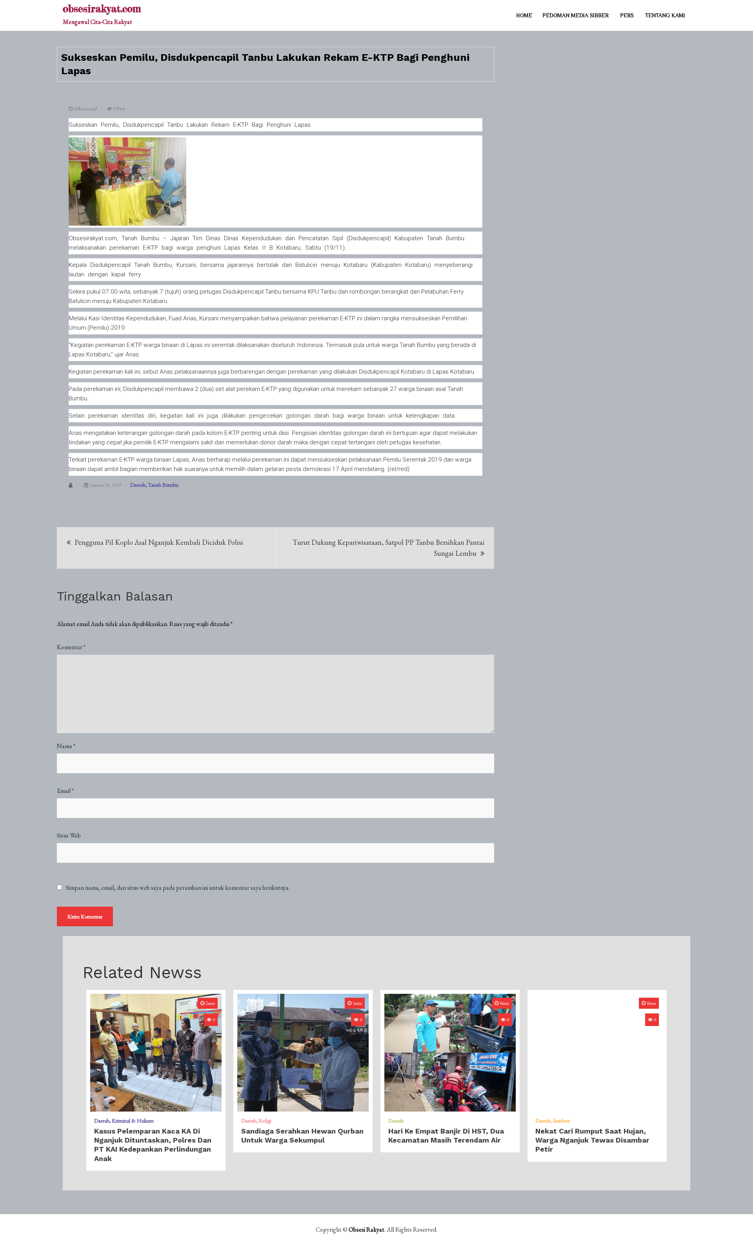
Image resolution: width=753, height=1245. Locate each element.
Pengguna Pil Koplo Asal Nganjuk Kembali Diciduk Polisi (159, 542)
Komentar (71, 647)
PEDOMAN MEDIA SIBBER (575, 15)
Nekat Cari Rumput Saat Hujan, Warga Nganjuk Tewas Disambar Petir (592, 1140)
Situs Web (69, 835)
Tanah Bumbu (163, 484)
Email (65, 791)
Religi (265, 1120)
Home (524, 15)
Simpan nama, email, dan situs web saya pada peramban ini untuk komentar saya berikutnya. (178, 888)
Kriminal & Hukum (133, 1120)
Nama (66, 746)
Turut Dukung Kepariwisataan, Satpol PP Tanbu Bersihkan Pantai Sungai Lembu (388, 548)
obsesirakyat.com (102, 8)
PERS (627, 15)
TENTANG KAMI (665, 15)
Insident (561, 1120)
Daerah (138, 484)
